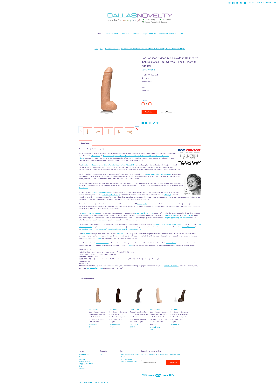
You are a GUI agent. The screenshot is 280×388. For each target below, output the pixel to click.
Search (251, 3)
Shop (99, 34)
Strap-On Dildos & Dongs (144, 213)
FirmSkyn (140, 204)
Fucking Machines (188, 227)
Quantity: (144, 100)
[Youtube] (245, 3)
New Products (112, 34)
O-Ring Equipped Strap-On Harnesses (176, 218)
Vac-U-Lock (188, 215)
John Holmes (95, 156)
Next (137, 129)
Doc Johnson (156, 224)
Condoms (98, 238)
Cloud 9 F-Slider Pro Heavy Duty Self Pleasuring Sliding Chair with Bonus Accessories (111, 229)
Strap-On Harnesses (171, 266)
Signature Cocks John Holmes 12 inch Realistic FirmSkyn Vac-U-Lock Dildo (108, 165)
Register (267, 3)
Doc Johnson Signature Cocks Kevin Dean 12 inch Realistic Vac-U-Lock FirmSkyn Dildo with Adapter (98, 317)
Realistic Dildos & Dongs (111, 195)
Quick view (98, 295)
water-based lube (102, 243)
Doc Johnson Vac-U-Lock (91, 213)
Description (85, 143)
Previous (80, 129)
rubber (105, 220)
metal (99, 220)
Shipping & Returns (167, 34)
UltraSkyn (167, 195)
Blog (181, 34)
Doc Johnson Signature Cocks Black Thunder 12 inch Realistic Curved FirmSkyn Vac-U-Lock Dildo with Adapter (139, 317)
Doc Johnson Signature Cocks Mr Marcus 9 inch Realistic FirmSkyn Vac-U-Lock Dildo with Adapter (180, 317)
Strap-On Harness (170, 215)
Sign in (259, 3)
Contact (136, 34)
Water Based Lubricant (95, 268)
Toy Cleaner (129, 245)
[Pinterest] (229, 3)
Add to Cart (118, 297)
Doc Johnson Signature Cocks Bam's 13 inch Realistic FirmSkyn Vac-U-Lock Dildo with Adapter (118, 317)
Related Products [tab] (87, 279)
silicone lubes (171, 243)
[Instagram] (241, 3)
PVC (145, 204)
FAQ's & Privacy (149, 34)
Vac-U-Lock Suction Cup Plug (172, 224)
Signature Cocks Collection (100, 192)
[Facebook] (233, 3)
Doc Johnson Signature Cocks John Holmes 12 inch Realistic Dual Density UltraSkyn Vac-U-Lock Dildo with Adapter (159, 318)
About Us (125, 34)
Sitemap (82, 368)
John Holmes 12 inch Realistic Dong (158, 174)
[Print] (150, 122)
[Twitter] (237, 3)
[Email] (146, 122)
